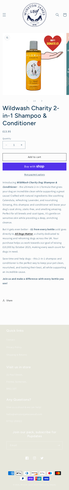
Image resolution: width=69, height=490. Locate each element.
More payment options (34, 174)
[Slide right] (41, 100)
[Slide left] (27, 100)
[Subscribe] (58, 445)
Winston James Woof (30, 484)
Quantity (7, 138)
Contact (10, 339)
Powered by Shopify (47, 484)
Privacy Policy (14, 347)
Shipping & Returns (16, 354)
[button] (4, 15)
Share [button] (9, 300)
